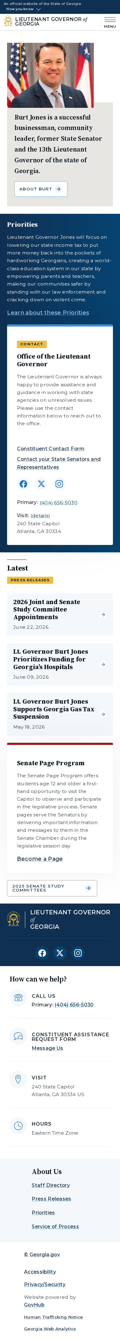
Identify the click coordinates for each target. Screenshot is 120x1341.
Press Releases (51, 1199)
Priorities (43, 1213)
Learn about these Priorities (48, 312)
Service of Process (55, 1226)
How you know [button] (20, 9)
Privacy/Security (45, 1284)
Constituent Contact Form (51, 449)
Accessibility (40, 1272)
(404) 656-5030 (59, 503)
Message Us (47, 1048)
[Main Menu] (108, 22)
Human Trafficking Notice (53, 1317)
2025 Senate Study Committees (38, 888)
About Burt (35, 188)
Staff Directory (51, 1185)
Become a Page (40, 858)
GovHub (34, 1305)
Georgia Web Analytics (50, 1328)
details (40, 515)
